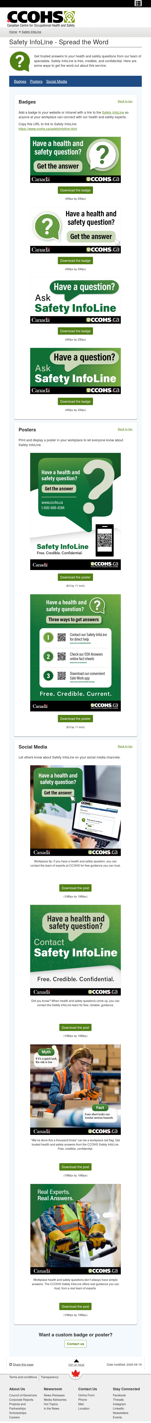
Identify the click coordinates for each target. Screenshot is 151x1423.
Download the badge (75, 190)
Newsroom (53, 1388)
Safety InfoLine (31, 32)
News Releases (54, 1395)
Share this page (23, 1364)
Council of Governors (23, 1395)
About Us (17, 1388)
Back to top (125, 101)
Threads (118, 1399)
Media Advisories (55, 1399)
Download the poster (75, 577)
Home (13, 32)
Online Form (86, 1395)
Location (83, 1408)
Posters (36, 81)
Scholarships (17, 1413)
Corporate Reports (21, 1399)
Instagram (119, 1404)
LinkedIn (118, 1408)
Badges (20, 81)
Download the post (75, 887)
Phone (82, 1399)
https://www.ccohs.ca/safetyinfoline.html (48, 128)
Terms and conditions (23, 1377)
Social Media (56, 81)
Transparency (50, 1377)
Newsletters (120, 1413)
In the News (51, 1408)
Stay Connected (126, 1388)
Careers (14, 1417)
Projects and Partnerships (17, 1406)
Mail (81, 1404)
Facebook (119, 1395)
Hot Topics (51, 1404)
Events (117, 1417)
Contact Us (87, 1388)
